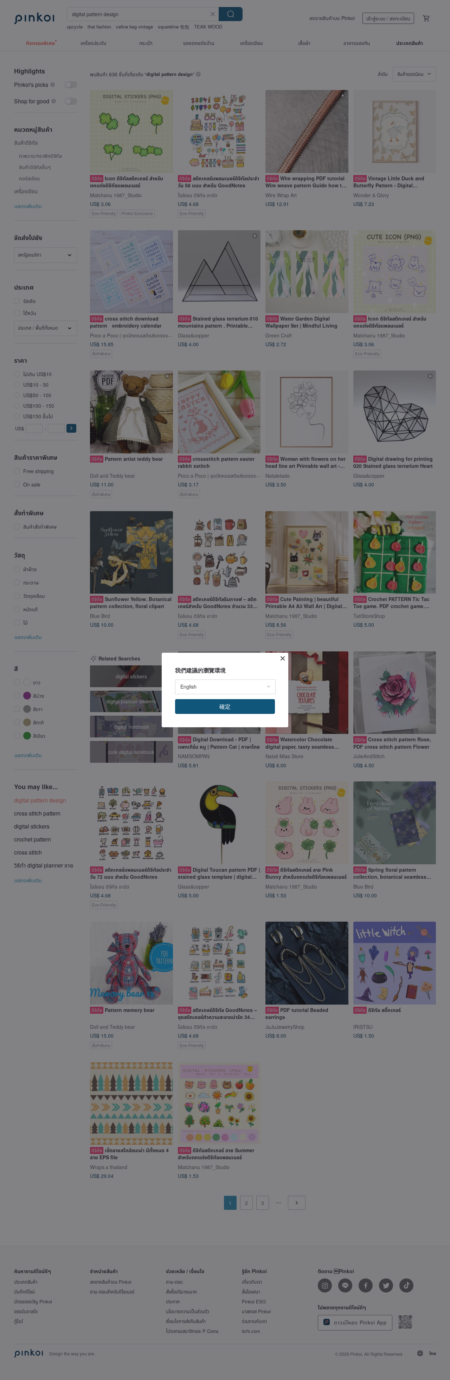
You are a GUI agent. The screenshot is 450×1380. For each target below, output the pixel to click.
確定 (225, 706)
